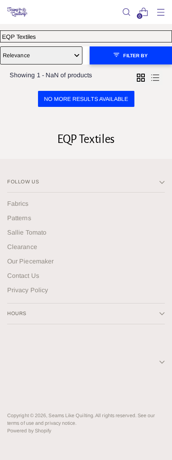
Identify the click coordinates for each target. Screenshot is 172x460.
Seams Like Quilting (70, 415)
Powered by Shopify (29, 431)
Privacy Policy (27, 290)
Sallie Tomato (26, 232)
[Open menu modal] (160, 12)
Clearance (22, 246)
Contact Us (23, 275)
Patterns (19, 218)
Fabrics (18, 203)
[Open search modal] (126, 12)
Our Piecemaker (30, 261)
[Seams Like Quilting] (17, 12)
